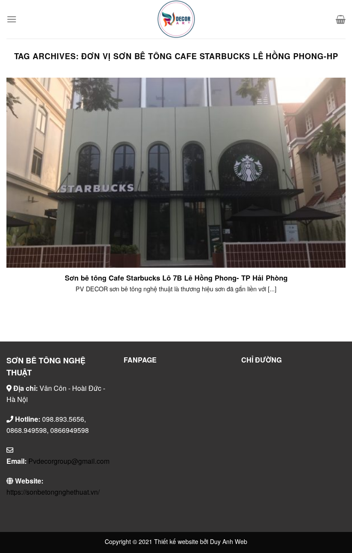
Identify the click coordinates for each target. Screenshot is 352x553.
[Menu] (11, 19)
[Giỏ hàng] (341, 19)
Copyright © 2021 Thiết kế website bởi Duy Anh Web (176, 541)
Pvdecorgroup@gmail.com (68, 461)
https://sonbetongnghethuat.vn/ (53, 492)
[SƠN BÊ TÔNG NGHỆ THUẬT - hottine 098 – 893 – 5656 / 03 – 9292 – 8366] (176, 19)
